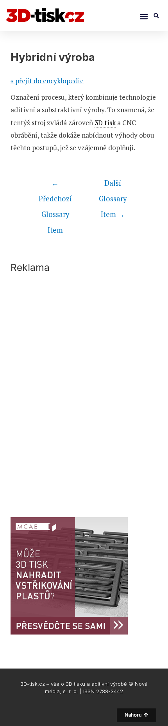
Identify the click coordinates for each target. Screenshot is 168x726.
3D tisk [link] (105, 122)
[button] (143, 16)
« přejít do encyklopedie (47, 80)
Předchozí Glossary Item (55, 185)
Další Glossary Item (113, 185)
